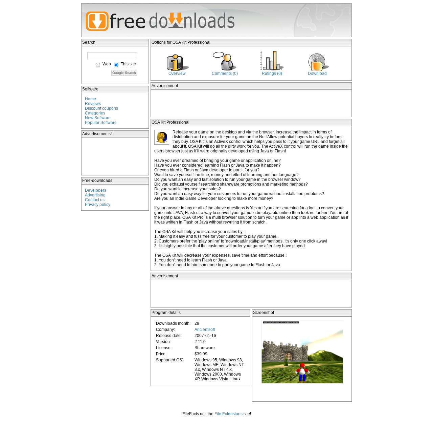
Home (90, 99)
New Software (98, 117)
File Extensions (228, 413)
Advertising (95, 195)
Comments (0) (225, 73)
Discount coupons (101, 108)
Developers (95, 190)
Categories (95, 113)
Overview (177, 73)
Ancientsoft (205, 329)
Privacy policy (97, 204)
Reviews (93, 103)
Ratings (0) (272, 73)
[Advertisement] (115, 156)
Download (317, 73)
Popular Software (101, 122)
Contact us (95, 199)
